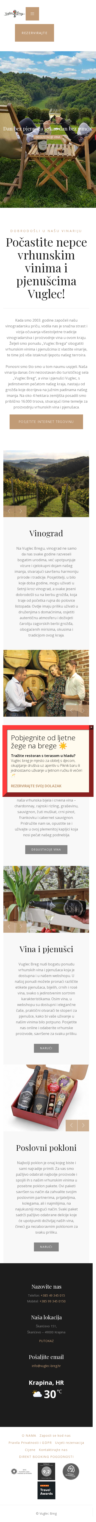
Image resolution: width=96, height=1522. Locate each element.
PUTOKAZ (46, 1341)
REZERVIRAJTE (35, 33)
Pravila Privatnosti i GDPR (30, 1442)
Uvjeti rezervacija (69, 1442)
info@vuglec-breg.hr (46, 1366)
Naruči (46, 1247)
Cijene (30, 1450)
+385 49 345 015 (53, 1295)
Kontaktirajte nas (53, 1450)
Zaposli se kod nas (55, 1435)
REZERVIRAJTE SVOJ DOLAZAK (36, 785)
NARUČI (46, 1048)
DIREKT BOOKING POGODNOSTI (46, 1457)
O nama (29, 1435)
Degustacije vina (48, 137)
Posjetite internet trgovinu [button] (46, 422)
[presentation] (9, 511)
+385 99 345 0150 (53, 1301)
